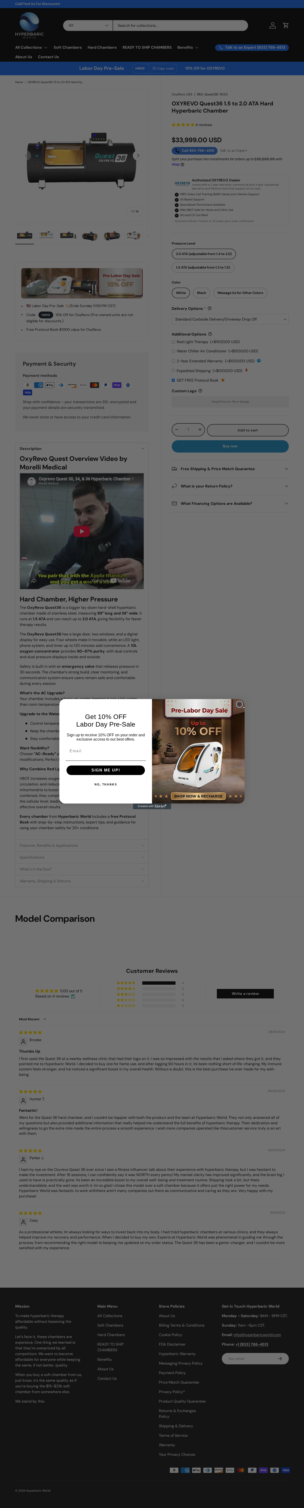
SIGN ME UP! (105, 770)
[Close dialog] (239, 704)
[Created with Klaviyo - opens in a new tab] (152, 806)
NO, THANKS (106, 784)
